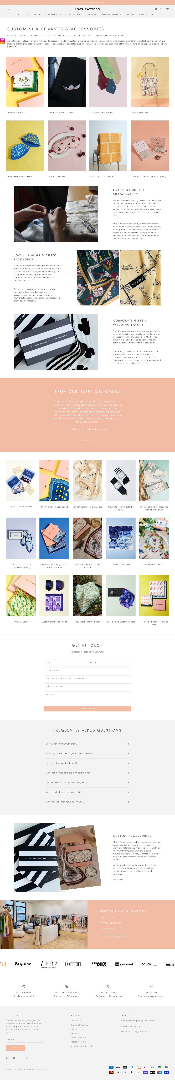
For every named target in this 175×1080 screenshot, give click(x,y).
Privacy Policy (77, 1029)
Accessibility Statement (81, 1046)
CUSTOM (143, 14)
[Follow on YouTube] (14, 1058)
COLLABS (130, 14)
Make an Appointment (116, 937)
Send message (87, 708)
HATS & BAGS (75, 14)
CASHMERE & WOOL (54, 14)
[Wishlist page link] (9, 9)
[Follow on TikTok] (20, 1058)
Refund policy (77, 1033)
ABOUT (155, 14)
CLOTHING (92, 14)
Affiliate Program (78, 1042)
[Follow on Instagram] (7, 1058)
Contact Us (76, 1020)
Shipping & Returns (79, 1025)
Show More (118, 879)
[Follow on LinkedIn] (27, 1058)
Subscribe (15, 1048)
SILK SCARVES (33, 14)
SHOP (19, 14)
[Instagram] (2, 41)
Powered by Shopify (36, 1070)
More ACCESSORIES (111, 14)
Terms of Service (78, 1037)
